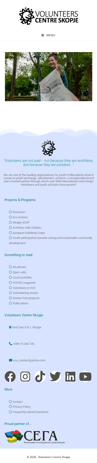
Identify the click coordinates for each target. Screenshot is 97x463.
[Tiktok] (40, 376)
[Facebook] (10, 376)
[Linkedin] (70, 376)
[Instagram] (25, 376)
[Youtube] (85, 376)
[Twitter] (55, 376)
